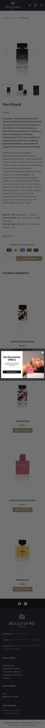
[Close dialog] (42, 352)
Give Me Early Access (12, 371)
